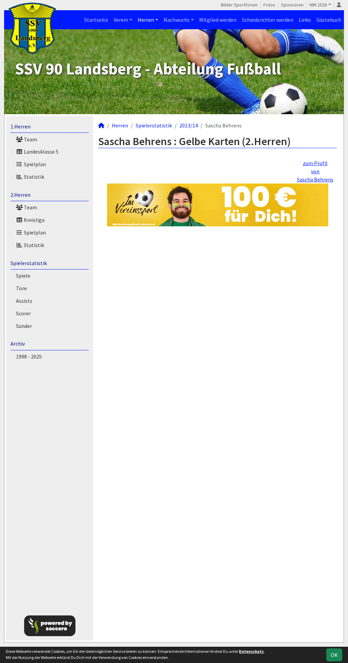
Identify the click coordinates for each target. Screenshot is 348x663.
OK (334, 654)
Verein (121, 19)
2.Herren (21, 194)
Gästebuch (328, 19)
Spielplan (34, 164)
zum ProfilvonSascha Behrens (315, 171)
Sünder (24, 325)
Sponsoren (292, 5)
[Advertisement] (49, 486)
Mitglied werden (218, 19)
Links (305, 19)
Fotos (269, 5)
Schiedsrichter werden (267, 19)
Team (30, 139)
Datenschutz (251, 651)
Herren (146, 19)
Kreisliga (34, 219)
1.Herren (21, 126)
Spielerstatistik (29, 263)
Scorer (23, 313)
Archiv (18, 343)
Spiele (23, 275)
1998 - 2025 (29, 356)
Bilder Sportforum (239, 5)
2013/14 (188, 125)
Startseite (96, 19)
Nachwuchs (176, 19)
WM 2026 (318, 5)
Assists (24, 300)
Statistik (33, 176)
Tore (21, 288)
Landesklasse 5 (40, 151)
